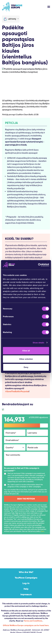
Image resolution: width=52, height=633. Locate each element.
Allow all (26, 351)
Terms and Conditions (33, 621)
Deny (26, 367)
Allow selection (26, 359)
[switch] (45, 317)
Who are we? (26, 572)
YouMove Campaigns (26, 577)
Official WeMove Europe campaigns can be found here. (26, 625)
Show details (38, 342)
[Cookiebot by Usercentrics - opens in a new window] (38, 265)
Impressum (26, 594)
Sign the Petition (26, 499)
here (42, 531)
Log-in (26, 583)
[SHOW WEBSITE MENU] (48, 7)
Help (26, 588)
